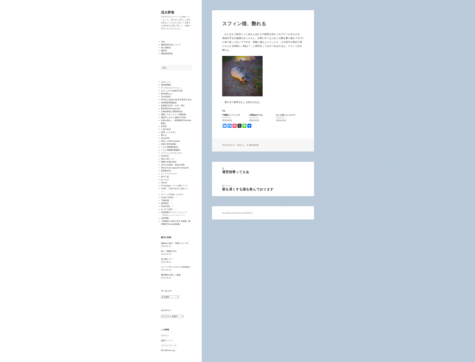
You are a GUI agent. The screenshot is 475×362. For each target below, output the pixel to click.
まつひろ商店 (167, 209)
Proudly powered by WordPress (237, 213)
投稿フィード (167, 340)
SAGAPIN (165, 138)
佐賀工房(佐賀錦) (168, 144)
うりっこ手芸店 (168, 194)
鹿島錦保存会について (171, 44)
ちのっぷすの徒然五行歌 (172, 90)
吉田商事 (165, 218)
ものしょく (166, 81)
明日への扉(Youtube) (170, 141)
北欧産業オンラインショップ (174, 212)
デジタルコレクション (171, 87)
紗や (163, 176)
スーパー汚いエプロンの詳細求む (176, 267)
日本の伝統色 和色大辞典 (173, 164)
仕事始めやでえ (256, 115)
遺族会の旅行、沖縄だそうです (175, 243)
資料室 (164, 50)
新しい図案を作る (169, 251)
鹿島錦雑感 (254, 145)
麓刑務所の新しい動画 (171, 274)
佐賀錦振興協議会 (169, 102)
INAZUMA (165, 206)
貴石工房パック (168, 158)
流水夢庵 (167, 12)
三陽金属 (165, 200)
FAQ (163, 41)
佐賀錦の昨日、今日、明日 (173, 105)
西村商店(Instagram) (170, 108)
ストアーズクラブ (169, 173)
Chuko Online (167, 197)
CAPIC (164, 188)
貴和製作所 (166, 170)
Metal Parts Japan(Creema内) (175, 167)
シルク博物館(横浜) (169, 147)
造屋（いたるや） (169, 132)
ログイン (165, 335)
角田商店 (165, 203)
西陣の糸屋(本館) (168, 161)
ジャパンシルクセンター (172, 153)
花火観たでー (167, 259)
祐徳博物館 (166, 84)
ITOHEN (165, 156)
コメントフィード (169, 345)
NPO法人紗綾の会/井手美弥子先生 (176, 99)
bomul (164, 182)
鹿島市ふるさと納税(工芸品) (173, 117)
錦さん (242, 145)
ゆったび (165, 179)
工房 (167, 176)
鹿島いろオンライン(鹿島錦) (173, 114)
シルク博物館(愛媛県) (170, 150)
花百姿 (164, 126)
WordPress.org (168, 350)
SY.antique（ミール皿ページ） (175, 185)
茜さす (164, 135)
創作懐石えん (167, 93)
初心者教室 (166, 47)
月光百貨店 (166, 96)
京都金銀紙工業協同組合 (172, 111)
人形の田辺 (166, 129)
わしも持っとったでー (286, 115)
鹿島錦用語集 (167, 53)
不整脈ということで (231, 115)
